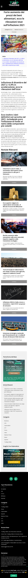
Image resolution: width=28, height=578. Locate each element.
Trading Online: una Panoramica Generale (11, 531)
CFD (5, 423)
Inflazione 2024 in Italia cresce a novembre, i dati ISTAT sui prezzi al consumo (13, 411)
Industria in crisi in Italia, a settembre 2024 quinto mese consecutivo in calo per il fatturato (13, 390)
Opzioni (6, 439)
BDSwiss (3, 496)
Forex (5, 430)
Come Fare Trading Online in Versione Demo (12, 534)
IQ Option (3, 489)
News (11, 29)
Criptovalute (7, 425)
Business (6, 421)
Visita (13, 575)
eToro (2, 493)
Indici (5, 432)
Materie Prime (7, 435)
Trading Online (7, 442)
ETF (5, 428)
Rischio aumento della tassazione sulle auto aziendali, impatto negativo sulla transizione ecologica (13, 400)
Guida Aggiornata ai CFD (7, 546)
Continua (14, 182)
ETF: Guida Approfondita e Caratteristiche (11, 540)
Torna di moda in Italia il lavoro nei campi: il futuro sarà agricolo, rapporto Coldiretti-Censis (14, 405)
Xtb (2, 491)
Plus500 (3, 498)
